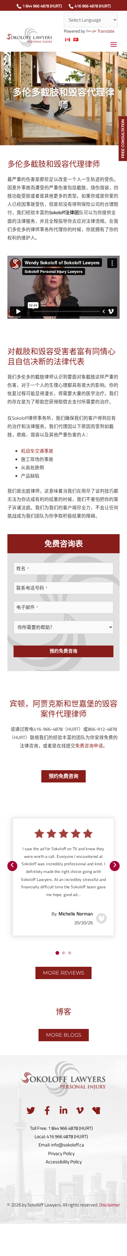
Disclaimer (109, 1204)
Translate (105, 31)
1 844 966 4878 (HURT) (42, 6)
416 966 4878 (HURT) (93, 6)
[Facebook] (47, 1110)
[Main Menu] (113, 44)
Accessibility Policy (64, 1161)
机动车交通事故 (37, 450)
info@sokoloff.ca (67, 1144)
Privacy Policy (61, 1153)
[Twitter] (31, 1110)
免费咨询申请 (89, 745)
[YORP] (96, 1110)
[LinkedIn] (63, 1110)
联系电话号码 (31, 588)
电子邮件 (27, 607)
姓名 (22, 568)
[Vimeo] (80, 1110)
